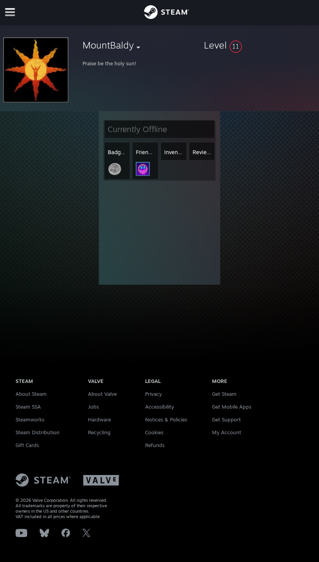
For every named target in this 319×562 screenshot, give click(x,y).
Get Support (226, 419)
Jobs (93, 407)
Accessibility (159, 407)
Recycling (99, 432)
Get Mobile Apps (231, 407)
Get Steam (224, 394)
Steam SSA (28, 407)
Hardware (99, 419)
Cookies (154, 432)
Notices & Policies (166, 419)
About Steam (31, 394)
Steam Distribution (38, 432)
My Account (226, 432)
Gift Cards (27, 445)
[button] (260, 45)
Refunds (155, 445)
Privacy (153, 394)
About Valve (102, 394)
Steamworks (30, 419)
